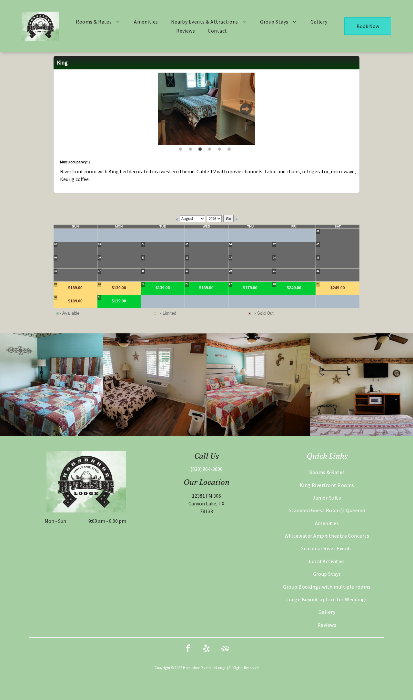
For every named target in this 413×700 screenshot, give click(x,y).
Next (246, 112)
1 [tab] (180, 148)
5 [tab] (219, 148)
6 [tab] (229, 148)
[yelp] (206, 649)
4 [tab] (209, 148)
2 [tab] (190, 148)
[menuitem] (98, 21)
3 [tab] (200, 148)
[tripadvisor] (225, 649)
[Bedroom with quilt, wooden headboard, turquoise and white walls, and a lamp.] (51, 384)
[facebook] (188, 649)
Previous (167, 112)
